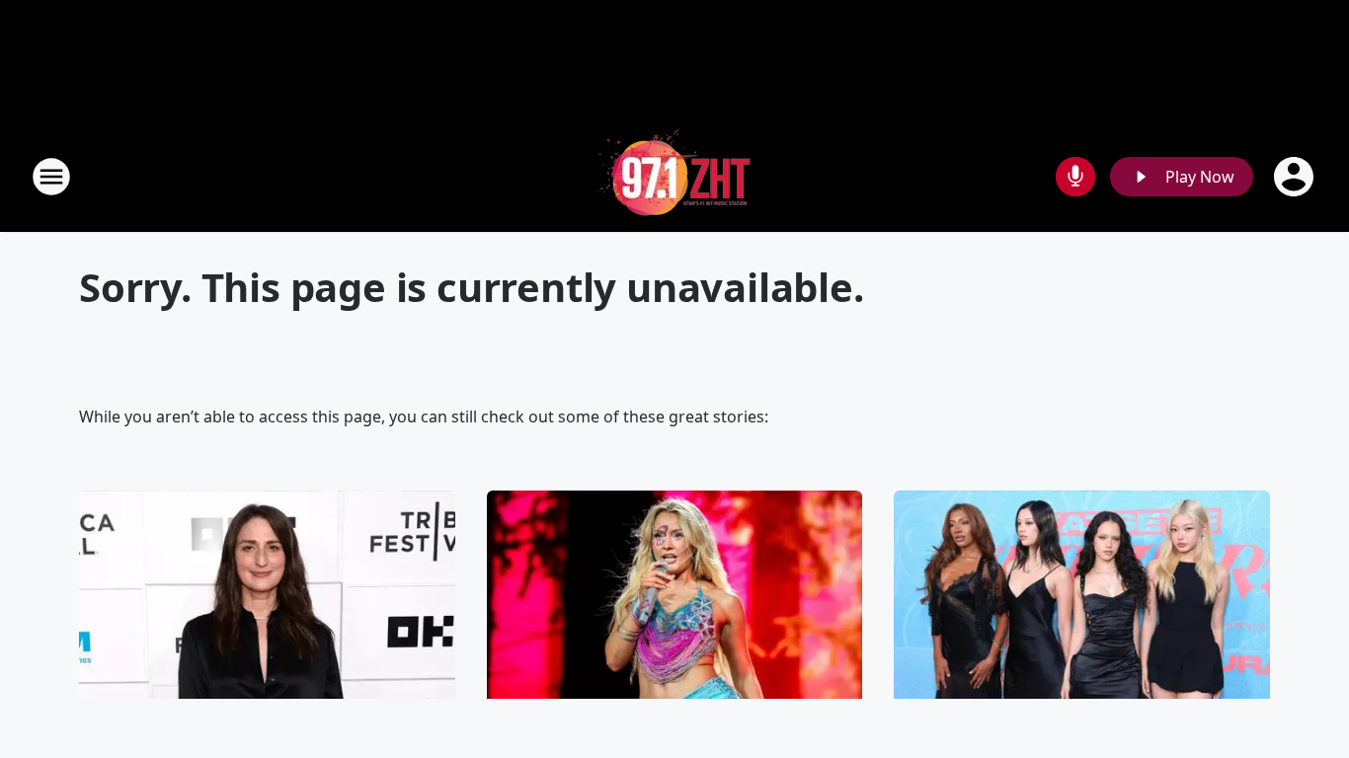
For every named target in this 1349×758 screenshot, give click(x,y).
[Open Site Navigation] (51, 176)
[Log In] (1295, 176)
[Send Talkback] (1075, 176)
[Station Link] (674, 176)
